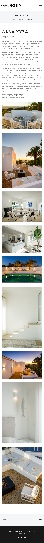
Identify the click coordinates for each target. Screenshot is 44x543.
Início (13, 19)
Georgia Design (15, 52)
